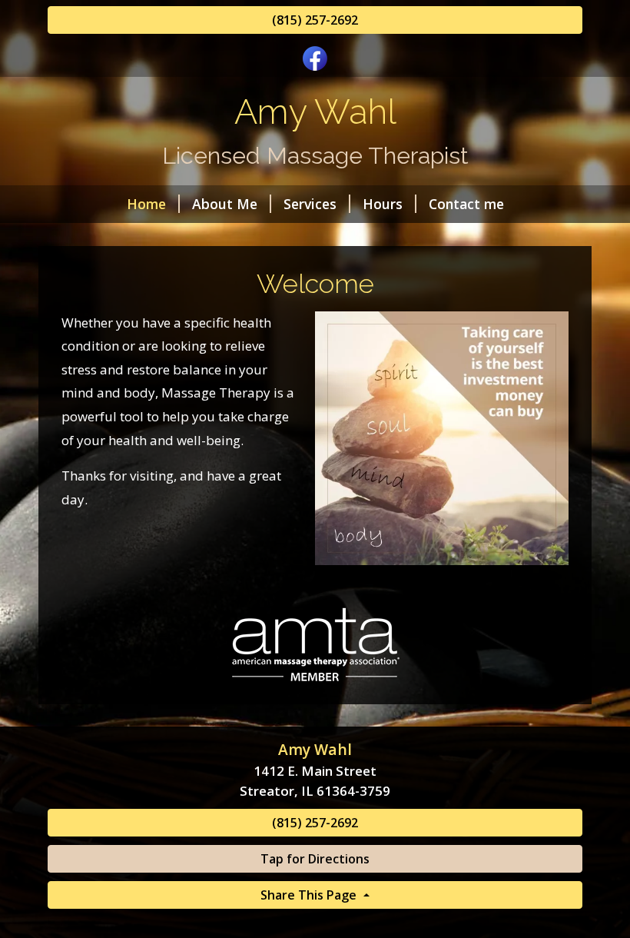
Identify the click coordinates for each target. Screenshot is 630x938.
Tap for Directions (315, 858)
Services (310, 204)
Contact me (466, 204)
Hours (383, 204)
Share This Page (310, 894)
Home (146, 204)
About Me (224, 204)
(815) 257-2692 (315, 20)
